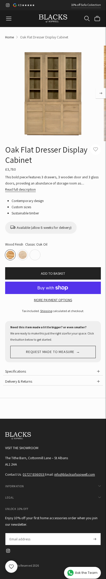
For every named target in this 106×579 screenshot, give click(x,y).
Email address (19, 533)
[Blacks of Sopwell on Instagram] (8, 5)
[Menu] (8, 18)
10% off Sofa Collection (86, 5)
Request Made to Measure (50, 351)
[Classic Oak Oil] (10, 255)
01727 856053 (34, 474)
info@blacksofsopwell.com (74, 474)
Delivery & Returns (18, 381)
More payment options (53, 300)
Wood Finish (14, 244)
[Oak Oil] (22, 255)
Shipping (46, 311)
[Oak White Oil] (35, 255)
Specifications (15, 371)
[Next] (101, 93)
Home (9, 37)
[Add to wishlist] (95, 149)
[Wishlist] (11, 566)
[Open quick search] (87, 18)
